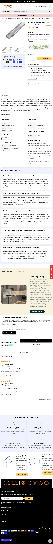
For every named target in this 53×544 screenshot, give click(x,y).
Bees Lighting (8, 537)
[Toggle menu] (2, 6)
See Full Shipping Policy (34, 161)
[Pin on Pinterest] (42, 83)
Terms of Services (21, 502)
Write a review (36, 341)
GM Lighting (35, 24)
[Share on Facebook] (34, 83)
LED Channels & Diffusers (28, 18)
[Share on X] (38, 83)
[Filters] (2, 356)
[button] (2, 15)
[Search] (50, 11)
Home (2, 18)
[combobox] (26, 11)
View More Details (32, 79)
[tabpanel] (26, 294)
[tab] (6, 271)
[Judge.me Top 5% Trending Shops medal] (46, 483)
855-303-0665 (40, 449)
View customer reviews (9, 332)
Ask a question (36, 344)
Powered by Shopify (18, 537)
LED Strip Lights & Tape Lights (13, 18)
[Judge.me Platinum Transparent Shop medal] (29, 483)
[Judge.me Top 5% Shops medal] (41, 483)
